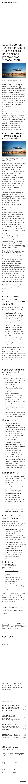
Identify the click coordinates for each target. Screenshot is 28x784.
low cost (10, 610)
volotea (5, 613)
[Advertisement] (14, 24)
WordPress (23, 781)
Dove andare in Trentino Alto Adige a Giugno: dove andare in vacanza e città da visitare (10, 727)
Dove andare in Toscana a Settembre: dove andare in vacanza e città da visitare (11, 735)
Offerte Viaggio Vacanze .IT (11, 2)
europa (21, 607)
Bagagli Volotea (10, 584)
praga (15, 610)
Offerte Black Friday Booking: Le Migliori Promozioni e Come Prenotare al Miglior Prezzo (11, 717)
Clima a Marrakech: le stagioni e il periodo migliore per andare (20, 625)
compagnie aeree (13, 607)
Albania (5, 607)
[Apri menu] (25, 2)
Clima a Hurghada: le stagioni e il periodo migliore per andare (7, 625)
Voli (20, 80)
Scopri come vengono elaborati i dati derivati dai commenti (12, 687)
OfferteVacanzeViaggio (12, 80)
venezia (21, 610)
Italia (4, 610)
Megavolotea (9, 577)
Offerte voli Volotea (11, 571)
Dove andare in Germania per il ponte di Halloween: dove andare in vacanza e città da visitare (10, 708)
